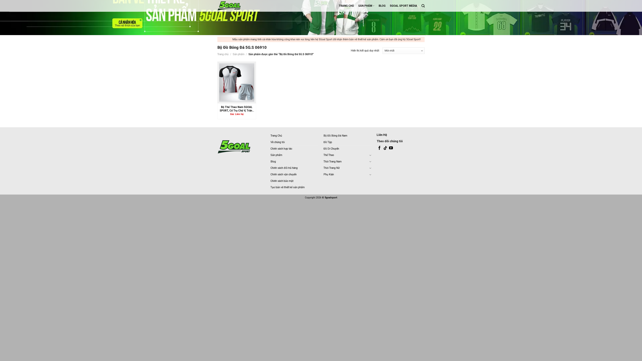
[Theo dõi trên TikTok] (385, 148)
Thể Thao (329, 155)
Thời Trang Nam (333, 161)
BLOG (382, 5)
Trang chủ (223, 54)
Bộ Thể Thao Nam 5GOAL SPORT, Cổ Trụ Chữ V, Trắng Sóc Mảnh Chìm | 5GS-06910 (236, 108)
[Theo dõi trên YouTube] (391, 148)
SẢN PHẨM (365, 5)
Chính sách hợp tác (281, 148)
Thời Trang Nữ (332, 167)
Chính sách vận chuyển (284, 174)
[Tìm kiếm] (423, 5)
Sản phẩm (238, 54)
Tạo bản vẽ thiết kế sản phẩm (288, 187)
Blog (273, 161)
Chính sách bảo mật (282, 181)
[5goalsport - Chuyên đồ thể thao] (234, 6)
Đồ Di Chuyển (331, 148)
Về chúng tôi (278, 142)
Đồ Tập (328, 142)
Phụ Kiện (329, 174)
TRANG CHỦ (346, 5)
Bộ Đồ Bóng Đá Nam (335, 135)
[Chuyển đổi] (370, 155)
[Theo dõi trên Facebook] (379, 148)
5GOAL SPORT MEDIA (403, 5)
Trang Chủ (276, 135)
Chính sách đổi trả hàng (284, 167)
